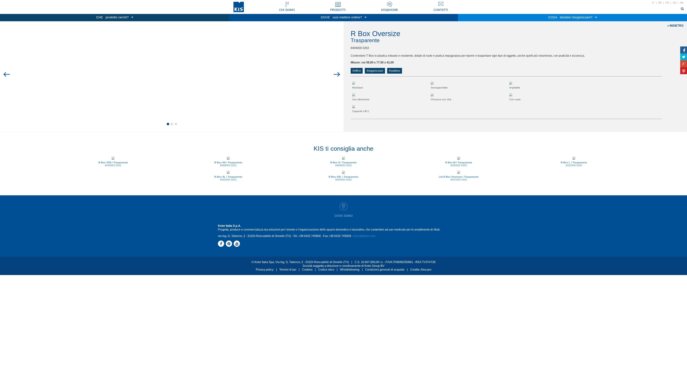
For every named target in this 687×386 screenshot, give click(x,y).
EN (660, 2)
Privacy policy (265, 269)
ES (674, 2)
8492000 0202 (228, 178)
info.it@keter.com (364, 235)
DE (681, 2)
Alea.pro (426, 269)
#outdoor (394, 70)
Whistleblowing (349, 269)
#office (356, 70)
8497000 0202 (459, 178)
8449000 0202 (113, 164)
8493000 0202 (343, 178)
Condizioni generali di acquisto (385, 269)
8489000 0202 (343, 164)
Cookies (307, 269)
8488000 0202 (228, 164)
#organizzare (375, 70)
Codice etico (326, 269)
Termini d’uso (287, 269)
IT (653, 2)
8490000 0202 (458, 164)
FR (667, 2)
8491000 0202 (574, 164)
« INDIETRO (675, 25)
